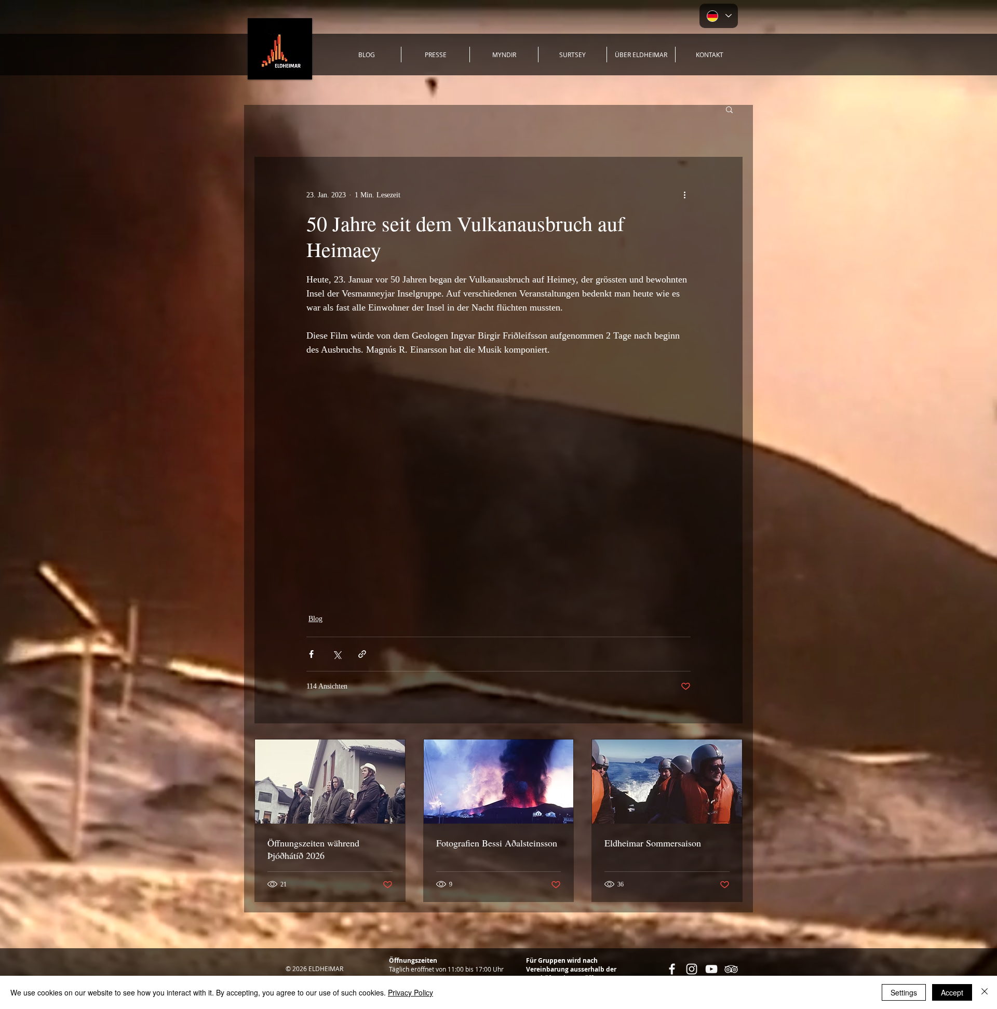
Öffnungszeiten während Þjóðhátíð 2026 (313, 849)
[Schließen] (984, 992)
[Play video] (498, 479)
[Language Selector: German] (718, 16)
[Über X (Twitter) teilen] (337, 654)
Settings (904, 992)
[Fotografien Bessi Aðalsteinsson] (499, 781)
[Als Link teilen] (362, 654)
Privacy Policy (410, 992)
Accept (952, 992)
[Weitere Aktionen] (684, 195)
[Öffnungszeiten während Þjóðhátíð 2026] (330, 781)
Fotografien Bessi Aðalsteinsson (496, 843)
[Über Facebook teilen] (311, 654)
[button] (729, 109)
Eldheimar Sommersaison (652, 843)
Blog (315, 619)
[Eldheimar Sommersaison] (667, 781)
